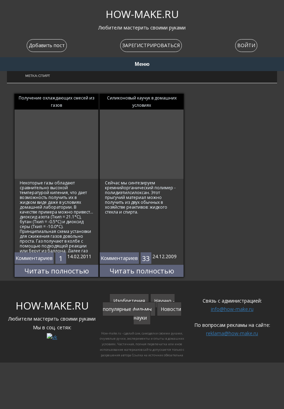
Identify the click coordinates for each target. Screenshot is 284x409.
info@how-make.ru (232, 309)
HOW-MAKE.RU (142, 14)
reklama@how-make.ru (232, 333)
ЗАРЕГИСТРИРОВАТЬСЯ (151, 45)
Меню (142, 64)
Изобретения (129, 300)
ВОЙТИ (246, 45)
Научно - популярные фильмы (139, 305)
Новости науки (157, 313)
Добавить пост (47, 45)
